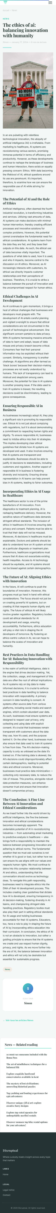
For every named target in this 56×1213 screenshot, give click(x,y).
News (14, 10)
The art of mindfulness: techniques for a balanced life (26, 1066)
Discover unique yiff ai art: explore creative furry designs (23, 1104)
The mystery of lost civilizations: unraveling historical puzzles (22, 1085)
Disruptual (10, 1150)
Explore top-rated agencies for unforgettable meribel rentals (21, 1114)
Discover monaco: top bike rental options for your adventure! (27, 1124)
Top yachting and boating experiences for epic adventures (27, 1095)
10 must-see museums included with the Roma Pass (26, 1056)
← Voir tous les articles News (18, 1020)
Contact (6, 1195)
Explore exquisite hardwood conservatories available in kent (22, 1075)
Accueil (6, 10)
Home (5, 1174)
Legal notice (8, 1190)
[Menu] (50, 2)
